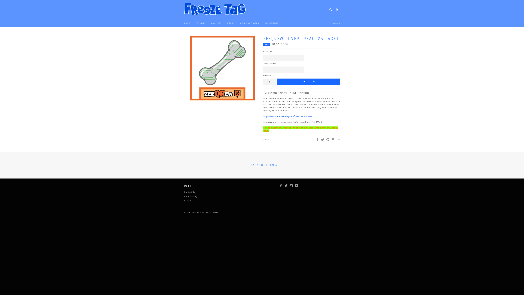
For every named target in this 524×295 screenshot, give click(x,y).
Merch (230, 23)
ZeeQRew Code (269, 64)
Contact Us (189, 192)
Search (187, 200)
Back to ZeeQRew (263, 165)
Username (267, 52)
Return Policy (190, 196)
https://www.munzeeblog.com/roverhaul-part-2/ (287, 116)
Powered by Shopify (212, 212)
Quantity (267, 75)
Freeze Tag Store (197, 212)
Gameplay (216, 23)
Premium (200, 23)
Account (336, 23)
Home (187, 23)
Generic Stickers (249, 23)
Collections (271, 23)
